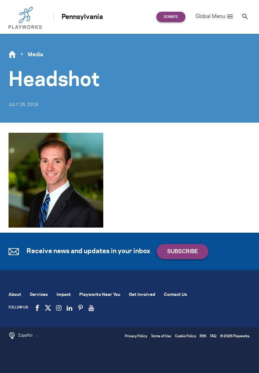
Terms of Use (161, 336)
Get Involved (142, 295)
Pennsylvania (82, 17)
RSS (203, 336)
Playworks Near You (99, 295)
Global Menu (210, 16)
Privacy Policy (136, 336)
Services (39, 295)
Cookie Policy (185, 336)
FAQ (213, 336)
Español (25, 335)
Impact (64, 295)
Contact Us (175, 295)
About (15, 295)
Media (35, 54)
